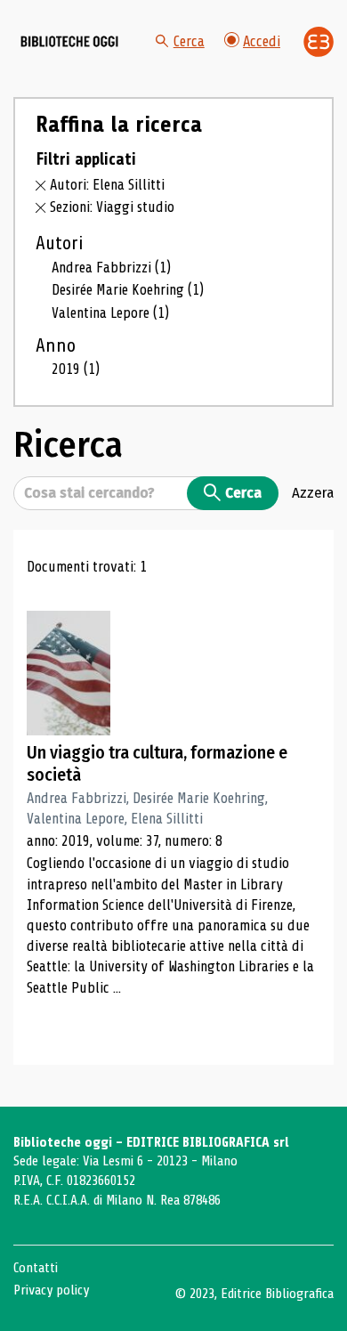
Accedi (261, 41)
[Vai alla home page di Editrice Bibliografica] (318, 42)
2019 (76, 369)
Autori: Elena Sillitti (107, 184)
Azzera (313, 492)
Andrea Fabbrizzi (111, 267)
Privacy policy (51, 1290)
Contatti (35, 1268)
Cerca (189, 41)
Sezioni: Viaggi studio (112, 207)
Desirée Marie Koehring (128, 289)
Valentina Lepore (110, 312)
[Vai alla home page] (69, 42)
